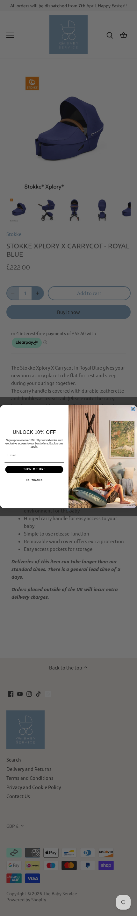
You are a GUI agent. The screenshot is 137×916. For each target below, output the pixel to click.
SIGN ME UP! (34, 469)
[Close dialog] (133, 409)
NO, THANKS (34, 480)
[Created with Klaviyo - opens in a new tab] (68, 509)
